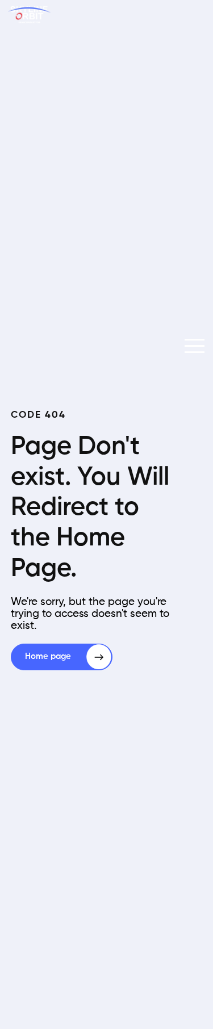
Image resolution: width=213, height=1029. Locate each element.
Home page (48, 656)
